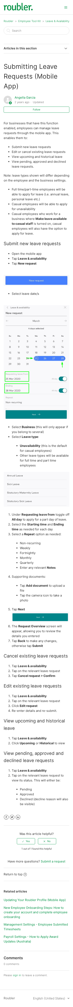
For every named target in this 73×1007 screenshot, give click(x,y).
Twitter (12, 817)
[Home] (18, 9)
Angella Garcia (25, 97)
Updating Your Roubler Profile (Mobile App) (35, 900)
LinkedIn (17, 817)
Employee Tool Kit (30, 21)
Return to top (13, 874)
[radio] (26, 841)
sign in (17, 975)
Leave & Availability (57, 21)
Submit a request (53, 861)
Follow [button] (36, 109)
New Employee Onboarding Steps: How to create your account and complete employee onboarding (36, 912)
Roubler (8, 21)
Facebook (6, 817)
